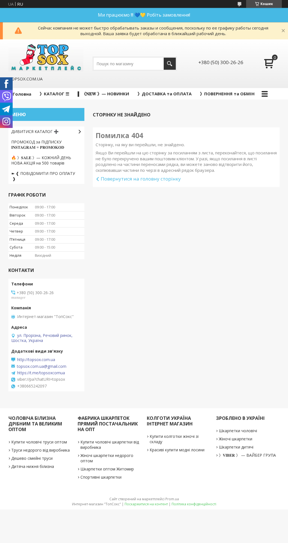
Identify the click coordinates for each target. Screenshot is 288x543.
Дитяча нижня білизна (32, 466)
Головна (22, 94)
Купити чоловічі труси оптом (39, 442)
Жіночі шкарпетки (235, 438)
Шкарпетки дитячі (236, 447)
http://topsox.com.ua (36, 359)
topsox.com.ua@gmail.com (41, 366)
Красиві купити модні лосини (177, 449)
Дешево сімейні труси (32, 458)
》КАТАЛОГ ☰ (54, 93)
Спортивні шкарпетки (101, 477)
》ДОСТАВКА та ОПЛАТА (165, 93)
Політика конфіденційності (194, 504)
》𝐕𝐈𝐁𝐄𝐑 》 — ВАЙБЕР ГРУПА (247, 455)
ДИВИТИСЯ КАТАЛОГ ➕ (34, 131)
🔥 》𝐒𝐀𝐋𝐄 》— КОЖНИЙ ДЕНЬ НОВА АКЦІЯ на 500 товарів (41, 160)
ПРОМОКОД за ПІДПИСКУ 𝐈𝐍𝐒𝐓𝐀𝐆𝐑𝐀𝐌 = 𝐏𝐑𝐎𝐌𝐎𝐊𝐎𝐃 (37, 144)
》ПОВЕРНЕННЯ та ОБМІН (227, 93)
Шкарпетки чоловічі (238, 430)
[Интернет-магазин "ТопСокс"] (45, 57)
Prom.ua (172, 499)
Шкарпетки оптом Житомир (107, 469)
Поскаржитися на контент (146, 504)
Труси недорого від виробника (40, 450)
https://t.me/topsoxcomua (41, 372)
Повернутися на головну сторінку (141, 178)
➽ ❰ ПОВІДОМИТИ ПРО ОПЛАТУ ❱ (43, 176)
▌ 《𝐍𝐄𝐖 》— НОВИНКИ (103, 93)
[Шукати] (170, 64)
